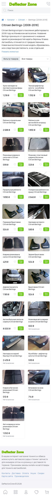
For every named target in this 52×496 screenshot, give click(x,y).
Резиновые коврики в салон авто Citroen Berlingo (11, 157)
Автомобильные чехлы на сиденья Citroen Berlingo (13, 320)
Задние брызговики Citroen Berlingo (36, 255)
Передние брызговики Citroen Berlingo (12, 223)
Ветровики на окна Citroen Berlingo (35, 389)
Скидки (41, 473)
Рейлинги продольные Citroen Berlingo (12, 121)
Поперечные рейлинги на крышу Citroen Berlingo (38, 191)
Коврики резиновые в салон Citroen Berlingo (12, 255)
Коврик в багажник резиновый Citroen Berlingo (10, 390)
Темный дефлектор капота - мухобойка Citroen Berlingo (36, 88)
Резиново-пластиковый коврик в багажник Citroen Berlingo (37, 157)
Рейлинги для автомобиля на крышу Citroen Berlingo (37, 122)
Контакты (6, 473)
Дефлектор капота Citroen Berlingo (10, 288)
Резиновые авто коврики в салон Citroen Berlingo (38, 320)
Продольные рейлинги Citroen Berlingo (12, 191)
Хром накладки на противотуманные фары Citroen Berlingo (12, 88)
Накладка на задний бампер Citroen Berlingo (12, 355)
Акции (33, 473)
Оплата (25, 473)
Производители (21, 476)
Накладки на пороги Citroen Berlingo (36, 223)
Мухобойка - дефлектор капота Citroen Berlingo (37, 355)
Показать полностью (10, 52)
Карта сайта (7, 476)
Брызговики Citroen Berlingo (36, 288)
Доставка (16, 473)
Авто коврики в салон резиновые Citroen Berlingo (11, 426)
